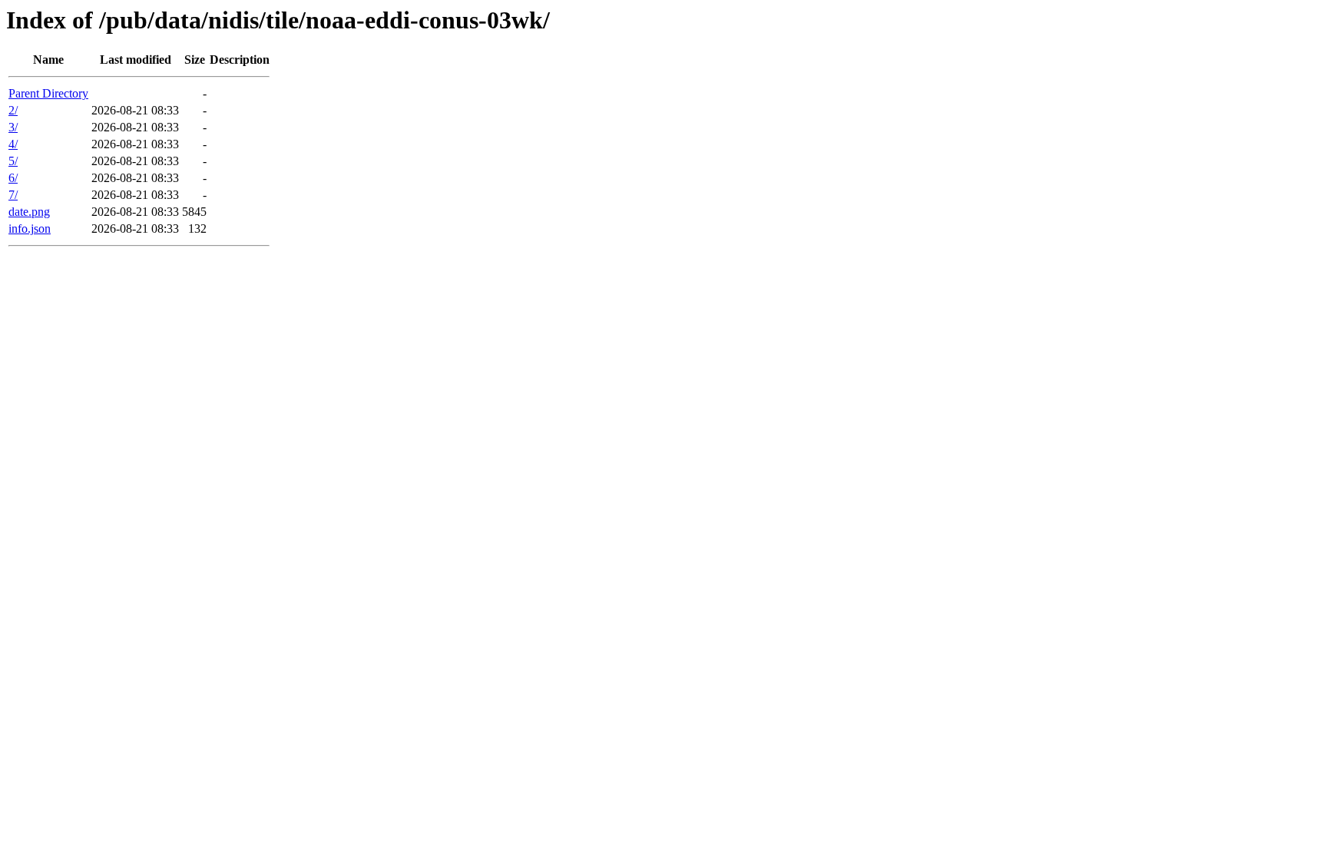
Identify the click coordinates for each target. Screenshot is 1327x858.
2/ (13, 110)
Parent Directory (48, 93)
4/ (13, 144)
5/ (13, 160)
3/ (13, 127)
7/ (13, 194)
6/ (13, 177)
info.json (29, 228)
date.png (29, 211)
